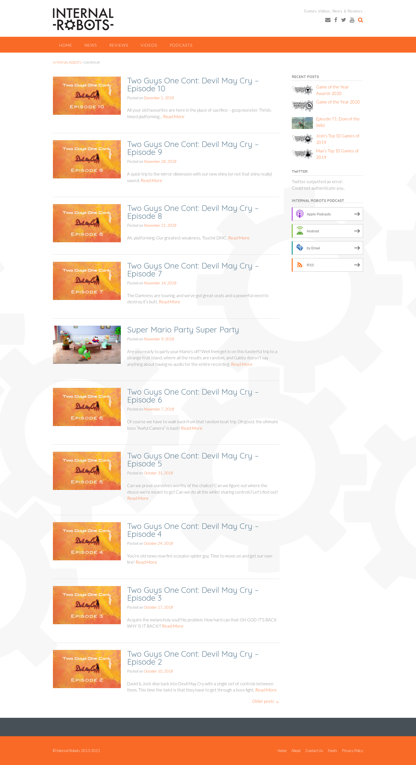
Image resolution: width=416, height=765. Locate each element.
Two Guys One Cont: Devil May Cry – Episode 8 (193, 212)
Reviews (118, 45)
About (296, 751)
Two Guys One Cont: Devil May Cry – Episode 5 (193, 459)
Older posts (265, 701)
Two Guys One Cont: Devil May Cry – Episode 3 (193, 594)
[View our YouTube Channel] (352, 19)
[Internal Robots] (83, 19)
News (91, 45)
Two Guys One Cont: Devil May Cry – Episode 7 (193, 269)
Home (65, 45)
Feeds (332, 751)
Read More (174, 116)
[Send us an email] (328, 19)
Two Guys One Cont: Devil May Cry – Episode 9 (193, 148)
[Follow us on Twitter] (343, 19)
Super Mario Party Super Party (183, 329)
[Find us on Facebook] (335, 19)
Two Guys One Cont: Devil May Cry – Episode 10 (193, 84)
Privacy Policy (352, 751)
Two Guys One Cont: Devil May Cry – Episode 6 (193, 396)
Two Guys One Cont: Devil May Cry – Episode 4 (193, 530)
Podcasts (181, 45)
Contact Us (314, 751)
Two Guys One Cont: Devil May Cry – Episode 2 (193, 658)
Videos (149, 45)
